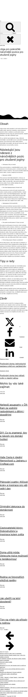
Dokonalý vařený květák (6, 662)
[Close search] (10, 39)
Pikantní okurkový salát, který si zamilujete (10, 653)
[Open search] (10, 27)
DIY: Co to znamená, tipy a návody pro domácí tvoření (13, 691)
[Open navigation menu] (0, 21)
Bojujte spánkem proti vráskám (7, 684)
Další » (6, 629)
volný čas (2, 45)
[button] (14, 635)
